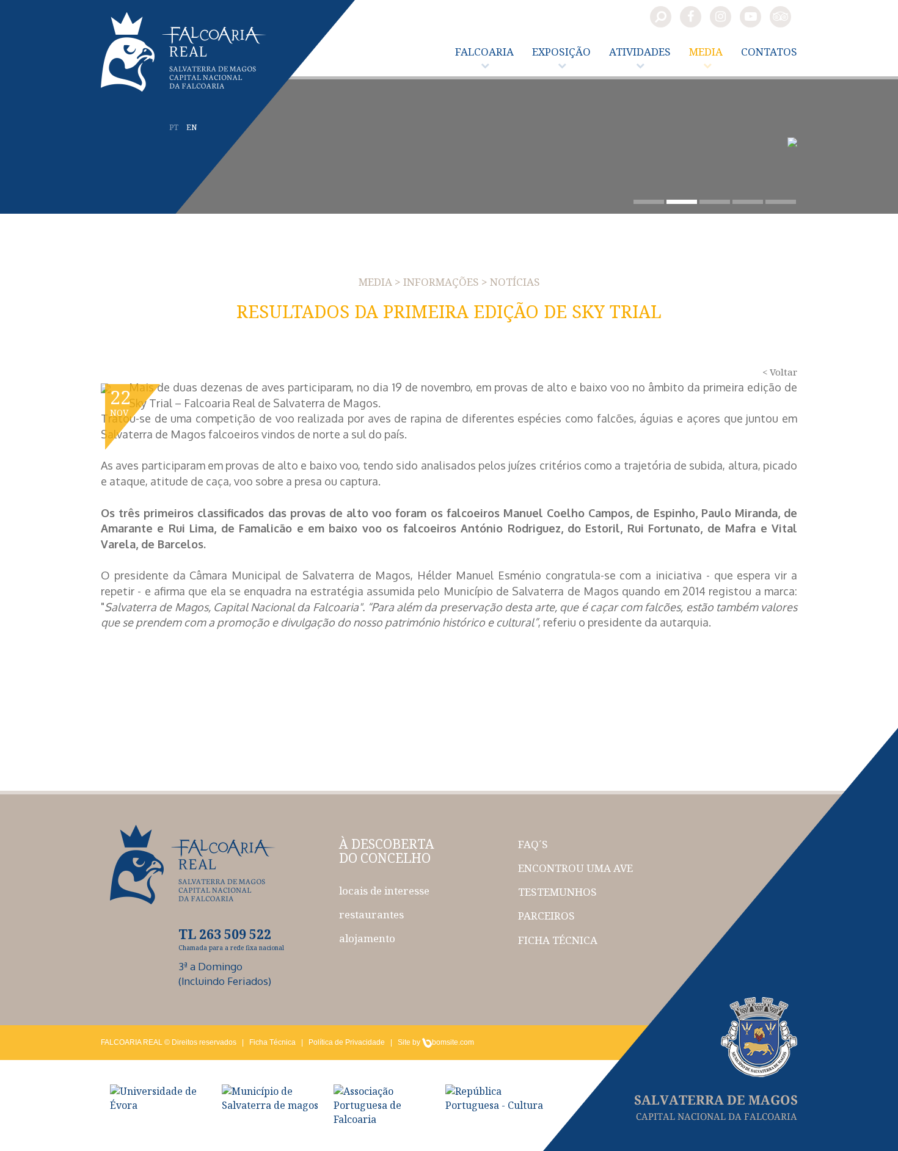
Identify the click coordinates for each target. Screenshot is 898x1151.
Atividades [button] (640, 52)
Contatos (769, 52)
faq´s (533, 844)
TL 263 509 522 (224, 934)
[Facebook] (690, 16)
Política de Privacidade (346, 1042)
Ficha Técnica (272, 1042)
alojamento (367, 938)
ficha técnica (557, 940)
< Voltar (779, 372)
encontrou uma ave (575, 868)
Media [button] (706, 52)
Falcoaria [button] (484, 52)
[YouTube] (750, 16)
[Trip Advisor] (780, 16)
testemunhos (557, 892)
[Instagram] (720, 16)
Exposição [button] (561, 52)
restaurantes (371, 914)
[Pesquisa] (660, 16)
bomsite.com (453, 1042)
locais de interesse (384, 891)
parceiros (546, 916)
